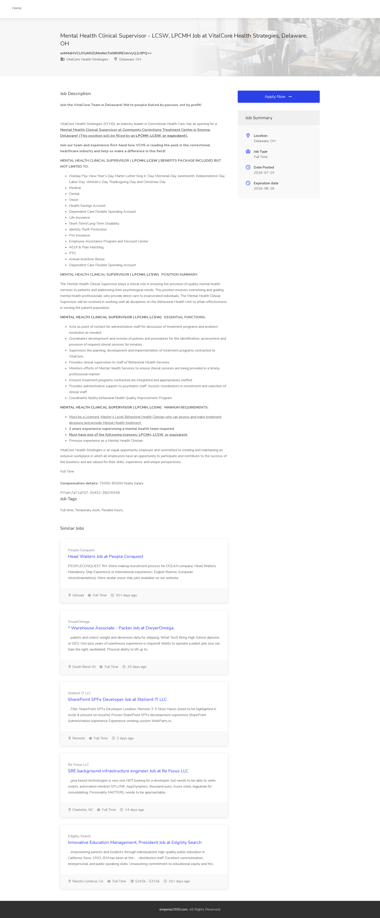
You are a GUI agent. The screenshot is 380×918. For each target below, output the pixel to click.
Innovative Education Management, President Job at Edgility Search (135, 842)
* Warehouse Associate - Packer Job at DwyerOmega (121, 628)
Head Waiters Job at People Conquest (105, 556)
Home (17, 8)
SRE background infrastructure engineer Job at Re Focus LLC (128, 771)
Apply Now (276, 96)
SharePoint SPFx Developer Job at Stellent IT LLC (117, 699)
